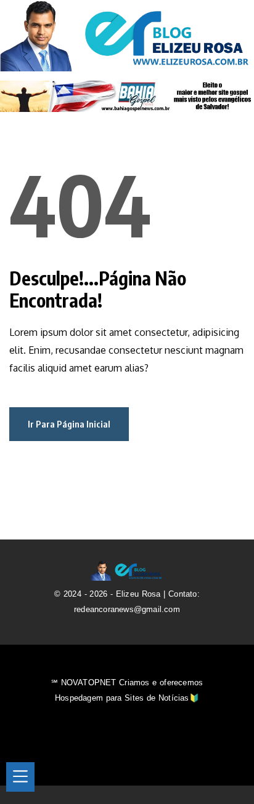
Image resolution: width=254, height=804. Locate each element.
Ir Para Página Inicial (69, 423)
